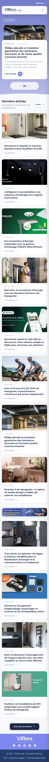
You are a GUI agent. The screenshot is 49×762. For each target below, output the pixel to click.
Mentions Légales (17, 755)
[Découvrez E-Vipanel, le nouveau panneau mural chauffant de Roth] (24, 131)
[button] (20, 83)
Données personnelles (36, 755)
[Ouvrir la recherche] (42, 10)
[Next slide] (34, 83)
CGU (5, 755)
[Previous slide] (15, 83)
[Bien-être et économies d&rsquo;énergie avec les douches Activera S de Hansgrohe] (24, 278)
